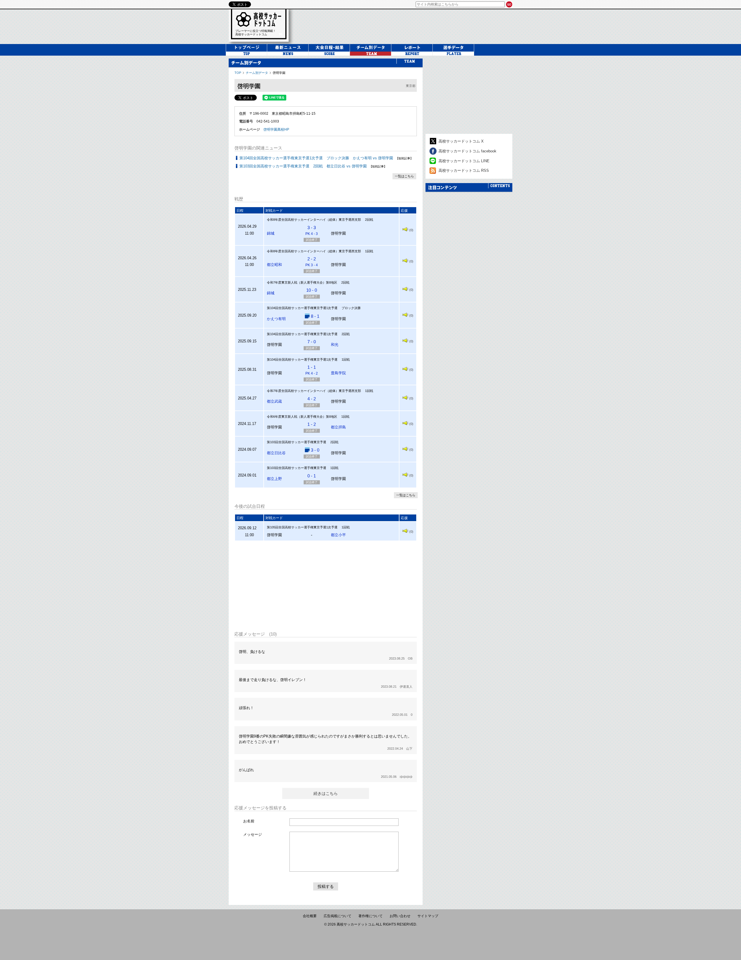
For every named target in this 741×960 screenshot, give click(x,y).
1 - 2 (311, 424)
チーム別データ (257, 72)
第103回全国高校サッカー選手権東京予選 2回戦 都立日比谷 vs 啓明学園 (303, 166)
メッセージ (252, 834)
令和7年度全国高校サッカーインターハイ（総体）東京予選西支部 (314, 391)
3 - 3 (311, 230)
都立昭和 (274, 264)
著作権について (370, 916)
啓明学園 (279, 72)
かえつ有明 (276, 319)
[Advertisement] (406, 26)
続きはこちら (325, 793)
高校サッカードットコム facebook (467, 151)
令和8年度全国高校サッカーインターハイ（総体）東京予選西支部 (314, 219)
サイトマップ (427, 916)
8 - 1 (315, 316)
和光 (334, 344)
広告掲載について (337, 916)
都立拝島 (338, 427)
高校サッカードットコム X (461, 141)
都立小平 (338, 535)
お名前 (248, 821)
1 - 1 (311, 370)
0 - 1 (311, 475)
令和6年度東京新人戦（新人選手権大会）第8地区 (302, 416)
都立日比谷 (276, 453)
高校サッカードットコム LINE (464, 161)
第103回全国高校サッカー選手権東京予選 (296, 442)
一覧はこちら (404, 176)
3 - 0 (315, 450)
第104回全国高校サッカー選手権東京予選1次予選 (302, 308)
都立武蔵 (274, 401)
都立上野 (274, 479)
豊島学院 (338, 373)
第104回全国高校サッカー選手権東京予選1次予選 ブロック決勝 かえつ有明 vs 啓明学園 (316, 158)
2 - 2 (311, 261)
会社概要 (310, 916)
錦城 (270, 233)
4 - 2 (311, 398)
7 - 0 (311, 341)
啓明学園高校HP (276, 129)
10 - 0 (311, 290)
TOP (237, 72)
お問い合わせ (400, 916)
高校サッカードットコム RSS (464, 170)
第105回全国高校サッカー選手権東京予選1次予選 (302, 527)
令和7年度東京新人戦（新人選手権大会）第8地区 (302, 282)
